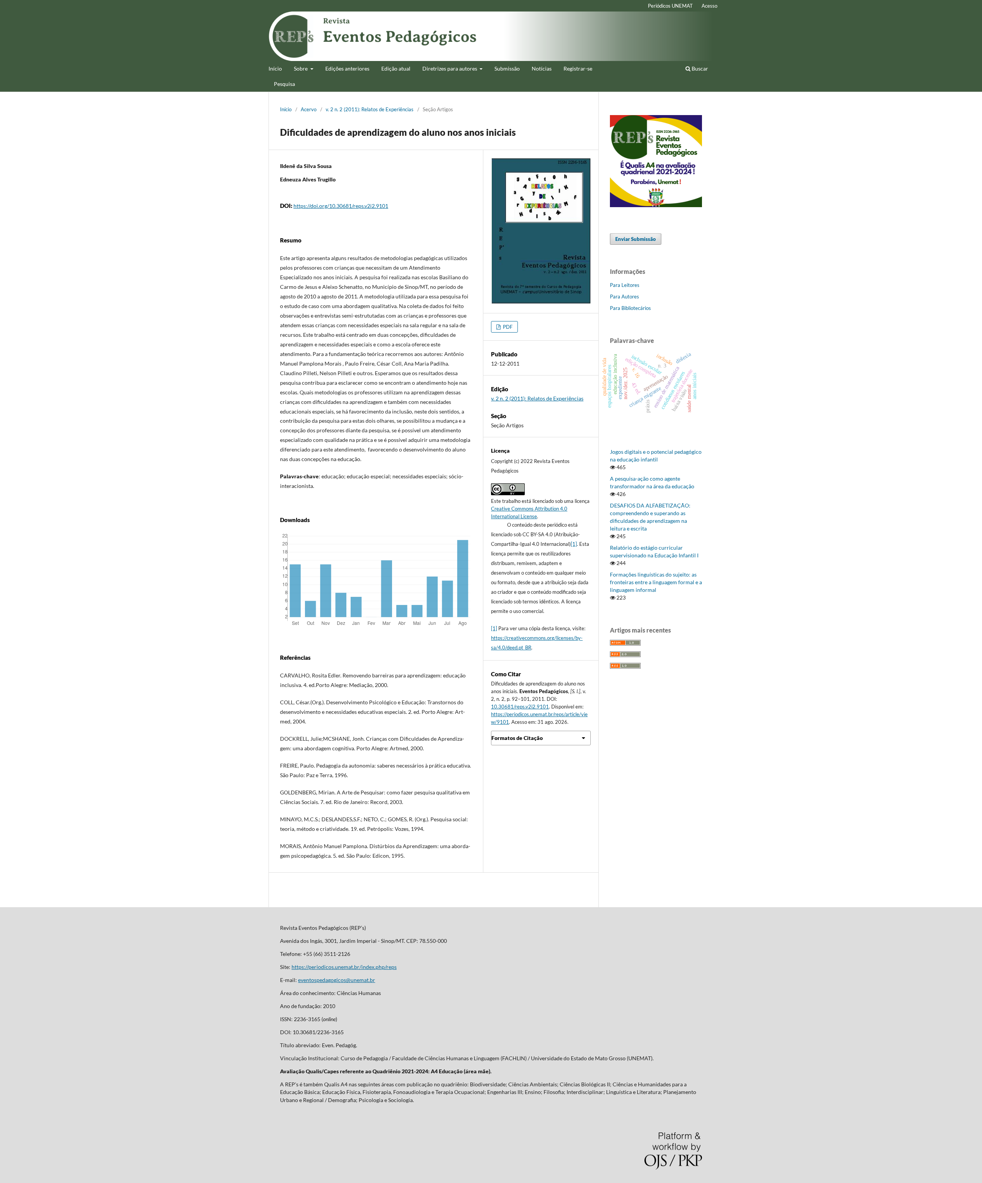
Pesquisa (284, 84)
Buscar (699, 68)
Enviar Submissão (635, 239)
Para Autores (624, 296)
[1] (574, 544)
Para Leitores (624, 285)
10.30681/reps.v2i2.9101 (520, 707)
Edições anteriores (347, 68)
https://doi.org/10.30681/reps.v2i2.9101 (340, 206)
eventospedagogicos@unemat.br (336, 980)
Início (275, 68)
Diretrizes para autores (450, 68)
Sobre (301, 68)
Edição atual (395, 68)
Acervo (308, 109)
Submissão (507, 68)
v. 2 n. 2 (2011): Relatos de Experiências (370, 109)
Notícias (542, 68)
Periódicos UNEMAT (670, 6)
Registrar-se (577, 68)
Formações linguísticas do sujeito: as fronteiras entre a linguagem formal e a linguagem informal (656, 582)
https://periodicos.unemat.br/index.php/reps (344, 967)
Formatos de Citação (517, 738)
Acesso (709, 6)
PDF (507, 327)
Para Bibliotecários (630, 308)
